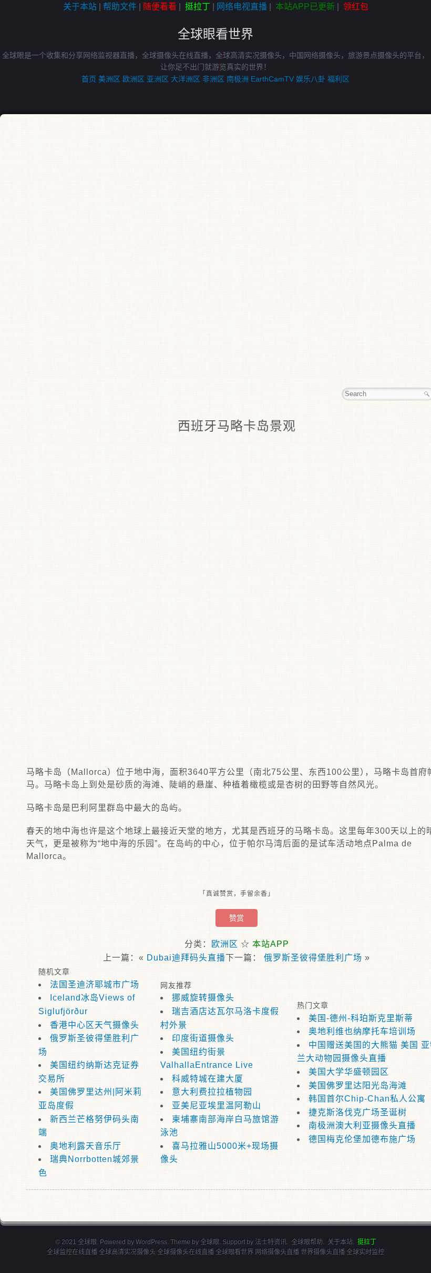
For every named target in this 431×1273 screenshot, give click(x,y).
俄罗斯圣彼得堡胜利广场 (313, 957)
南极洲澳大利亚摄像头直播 (362, 1125)
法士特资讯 (270, 1242)
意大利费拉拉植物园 (212, 1091)
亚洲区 (158, 79)
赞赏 (236, 918)
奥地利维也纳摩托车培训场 (362, 1031)
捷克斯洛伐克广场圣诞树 (358, 1112)
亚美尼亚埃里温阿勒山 (216, 1105)
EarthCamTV (272, 79)
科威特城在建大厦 (207, 1078)
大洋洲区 (185, 79)
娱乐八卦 (310, 79)
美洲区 (109, 79)
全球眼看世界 (215, 34)
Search (427, 394)
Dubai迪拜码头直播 (186, 957)
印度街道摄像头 (203, 1038)
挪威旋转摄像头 (203, 997)
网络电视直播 (242, 6)
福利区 (338, 79)
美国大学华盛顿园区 (349, 1071)
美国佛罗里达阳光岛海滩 (358, 1085)
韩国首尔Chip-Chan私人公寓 (367, 1098)
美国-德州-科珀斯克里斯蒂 (361, 1018)
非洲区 (213, 79)
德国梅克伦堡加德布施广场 (362, 1139)
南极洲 (238, 79)
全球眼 (209, 1242)
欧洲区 (133, 79)
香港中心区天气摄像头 (94, 1025)
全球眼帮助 (307, 1242)
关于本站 (80, 6)
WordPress (151, 1242)
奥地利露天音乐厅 (85, 1145)
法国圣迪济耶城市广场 (94, 984)
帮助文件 (120, 6)
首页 (88, 79)
